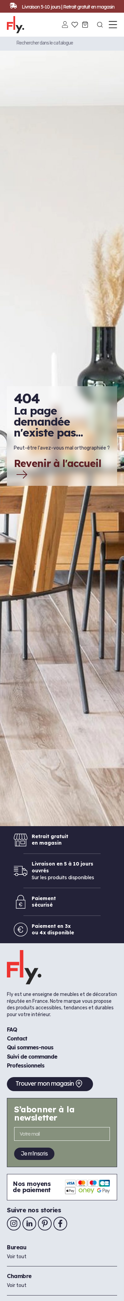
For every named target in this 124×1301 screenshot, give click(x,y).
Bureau (16, 1247)
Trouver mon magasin (45, 1083)
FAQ (12, 1029)
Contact (17, 1038)
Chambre (19, 1276)
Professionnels (25, 1065)
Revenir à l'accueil (57, 463)
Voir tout (17, 1257)
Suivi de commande (32, 1056)
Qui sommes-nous (30, 1047)
